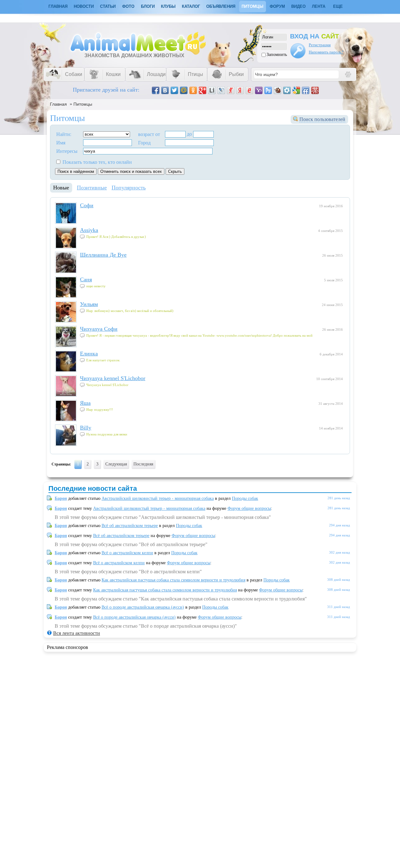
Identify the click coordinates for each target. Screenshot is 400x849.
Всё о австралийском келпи (127, 552)
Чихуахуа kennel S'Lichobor (112, 378)
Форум (277, 6)
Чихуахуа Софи (99, 329)
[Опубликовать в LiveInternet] (212, 90)
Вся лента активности (76, 633)
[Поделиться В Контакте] (165, 90)
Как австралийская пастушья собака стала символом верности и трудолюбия (173, 580)
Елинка (89, 353)
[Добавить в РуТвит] (268, 90)
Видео (298, 6)
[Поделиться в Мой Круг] (287, 90)
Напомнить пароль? (326, 52)
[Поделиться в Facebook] (155, 90)
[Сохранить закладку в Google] (296, 90)
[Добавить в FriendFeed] (305, 90)
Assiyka (89, 230)
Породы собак (245, 498)
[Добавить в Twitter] (174, 90)
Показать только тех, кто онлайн (96, 162)
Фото (128, 6)
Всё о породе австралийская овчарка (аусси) (143, 607)
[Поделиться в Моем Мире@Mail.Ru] (184, 90)
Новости (84, 6)
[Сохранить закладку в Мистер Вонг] (315, 90)
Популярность (129, 187)
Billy (85, 427)
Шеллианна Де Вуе (103, 255)
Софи (86, 205)
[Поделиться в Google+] (202, 90)
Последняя (143, 464)
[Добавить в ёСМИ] (249, 90)
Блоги (148, 6)
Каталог (191, 6)
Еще (338, 6)
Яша (85, 403)
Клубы (168, 6)
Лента (318, 6)
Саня (86, 279)
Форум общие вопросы (249, 508)
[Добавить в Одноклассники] (193, 90)
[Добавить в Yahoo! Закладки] (258, 90)
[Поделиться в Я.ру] (230, 90)
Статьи (108, 6)
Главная (58, 104)
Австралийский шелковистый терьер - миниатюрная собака (158, 498)
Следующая (116, 464)
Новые (61, 187)
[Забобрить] (277, 90)
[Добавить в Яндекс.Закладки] (240, 90)
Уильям (89, 304)
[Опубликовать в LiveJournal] (221, 90)
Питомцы (252, 6)
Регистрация (320, 45)
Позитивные (92, 187)
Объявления (220, 6)
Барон (61, 498)
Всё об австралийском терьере (130, 525)
